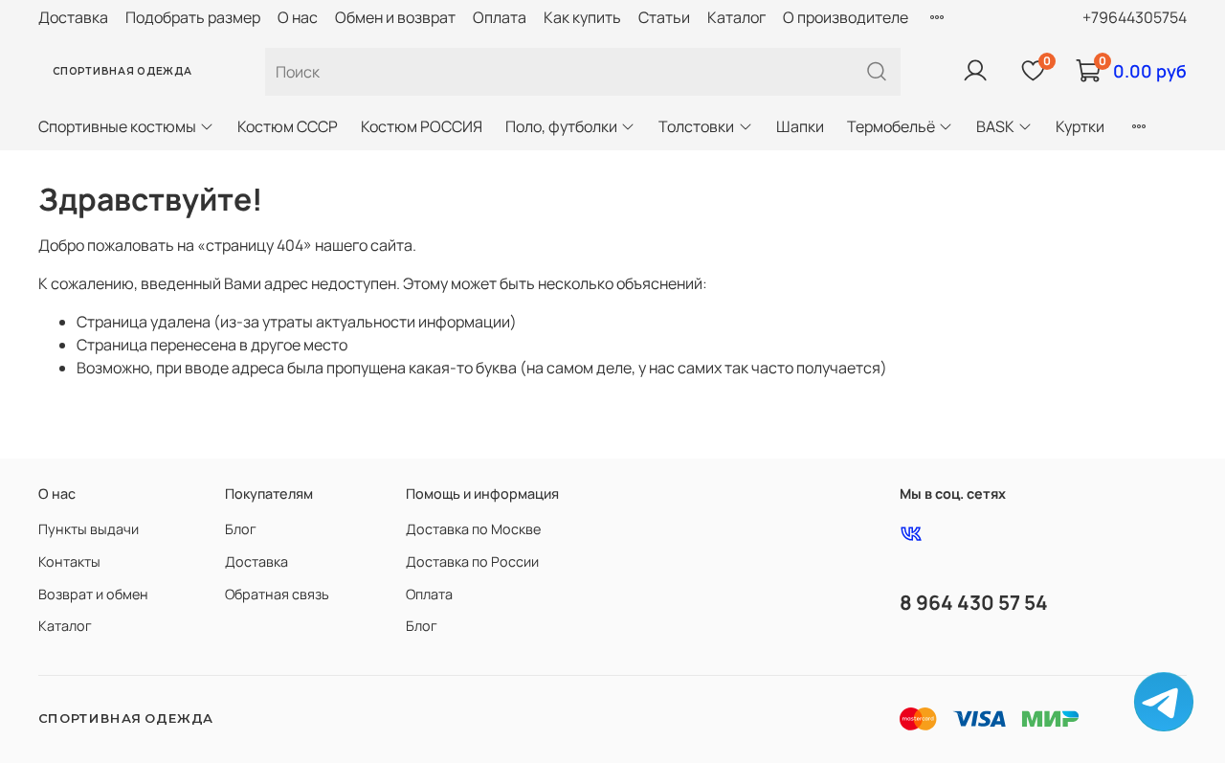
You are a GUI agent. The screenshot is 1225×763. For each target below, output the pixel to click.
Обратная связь (277, 594)
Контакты (69, 561)
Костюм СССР (287, 126)
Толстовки (696, 126)
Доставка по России (472, 561)
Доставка (73, 17)
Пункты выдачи (88, 529)
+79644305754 (1134, 17)
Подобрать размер (192, 17)
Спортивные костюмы (117, 126)
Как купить (582, 17)
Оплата (499, 17)
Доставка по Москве (473, 529)
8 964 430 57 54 (974, 602)
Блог (240, 529)
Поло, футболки (561, 126)
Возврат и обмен (93, 594)
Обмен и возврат (395, 17)
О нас (298, 17)
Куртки (1080, 126)
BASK (995, 126)
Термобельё (891, 126)
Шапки (800, 126)
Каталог (736, 17)
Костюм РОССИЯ (421, 126)
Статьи (664, 17)
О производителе (845, 17)
